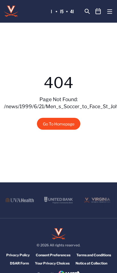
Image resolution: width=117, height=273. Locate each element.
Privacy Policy (18, 255)
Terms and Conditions (93, 255)
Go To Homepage (58, 123)
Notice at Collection (91, 263)
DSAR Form (19, 263)
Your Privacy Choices (52, 263)
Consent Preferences (53, 255)
